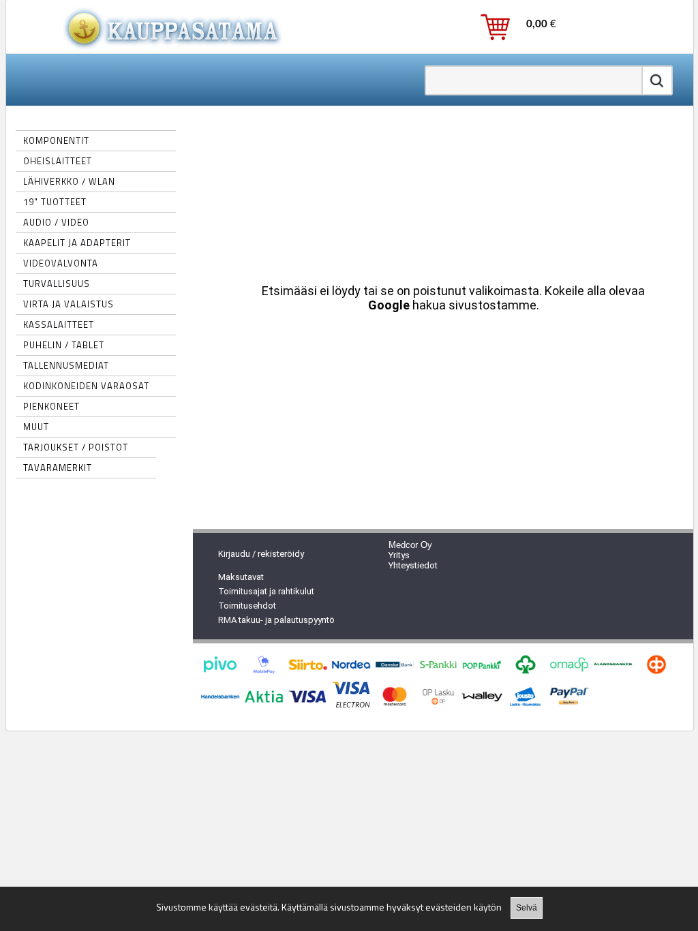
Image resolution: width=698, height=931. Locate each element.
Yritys (399, 555)
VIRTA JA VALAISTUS (68, 304)
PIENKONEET (51, 406)
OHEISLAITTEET (57, 161)
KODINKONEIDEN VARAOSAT (86, 386)
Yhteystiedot (413, 565)
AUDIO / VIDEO (56, 222)
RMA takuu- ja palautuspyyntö (276, 620)
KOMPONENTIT (56, 140)
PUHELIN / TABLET (63, 345)
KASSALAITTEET (58, 324)
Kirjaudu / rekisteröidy (261, 554)
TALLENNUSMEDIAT (66, 365)
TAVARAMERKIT (57, 467)
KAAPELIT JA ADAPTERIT (77, 242)
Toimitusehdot (247, 605)
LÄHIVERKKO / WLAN (69, 181)
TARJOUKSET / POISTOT (75, 447)
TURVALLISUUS (56, 283)
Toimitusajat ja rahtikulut (266, 591)
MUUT (36, 426)
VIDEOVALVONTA (60, 263)
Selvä (526, 908)
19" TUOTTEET (55, 202)
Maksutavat (241, 577)
